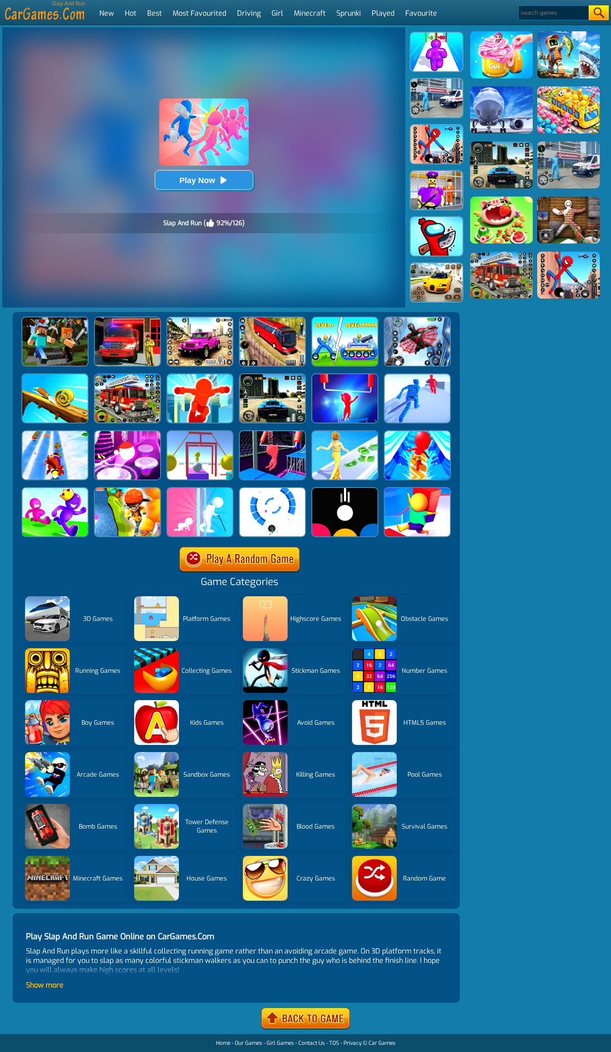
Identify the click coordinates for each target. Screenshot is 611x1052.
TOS (334, 1043)
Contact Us (311, 1043)
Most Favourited (199, 13)
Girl (277, 13)
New (106, 13)
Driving (249, 13)
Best (154, 13)
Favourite (421, 13)
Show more (45, 985)
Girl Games (280, 1043)
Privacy (352, 1043)
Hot (130, 13)
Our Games (248, 1043)
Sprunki (348, 13)
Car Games (382, 1043)
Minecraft (310, 13)
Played (383, 13)
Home (223, 1043)
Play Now (197, 180)
